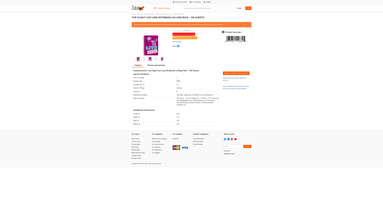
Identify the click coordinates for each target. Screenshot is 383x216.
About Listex (136, 139)
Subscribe (247, 146)
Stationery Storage (179, 14)
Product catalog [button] (163, 8)
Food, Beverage (198, 144)
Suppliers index (136, 155)
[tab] (161, 8)
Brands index (136, 150)
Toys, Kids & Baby (198, 139)
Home (133, 14)
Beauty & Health (198, 141)
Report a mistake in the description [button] (236, 73)
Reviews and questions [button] (156, 65)
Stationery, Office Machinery (164, 14)
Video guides (156, 141)
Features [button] (138, 65)
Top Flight (178, 42)
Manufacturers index (138, 153)
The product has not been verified (183, 34)
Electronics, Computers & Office (145, 14)
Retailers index (136, 158)
